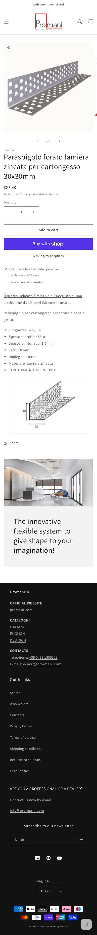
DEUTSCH (18, 640)
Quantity (10, 202)
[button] (6, 21)
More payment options (48, 256)
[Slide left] (37, 141)
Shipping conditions (26, 748)
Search (15, 692)
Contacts (17, 715)
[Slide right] (59, 141)
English (46, 891)
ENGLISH (17, 633)
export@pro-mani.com (42, 664)
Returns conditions (25, 759)
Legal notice (20, 771)
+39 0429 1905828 (43, 657)
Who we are (19, 704)
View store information (27, 282)
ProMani (42, 926)
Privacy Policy (21, 726)
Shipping (25, 194)
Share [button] (14, 443)
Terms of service (23, 737)
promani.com (21, 609)
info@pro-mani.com (27, 810)
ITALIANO (18, 626)
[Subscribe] (81, 839)
